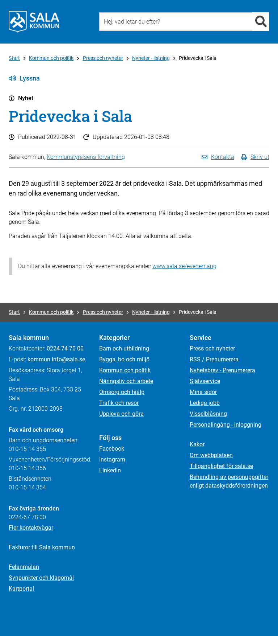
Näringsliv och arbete (126, 381)
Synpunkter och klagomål (41, 577)
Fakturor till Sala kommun (42, 547)
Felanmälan (24, 566)
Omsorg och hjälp (121, 392)
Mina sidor (203, 392)
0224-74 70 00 (65, 348)
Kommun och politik (51, 58)
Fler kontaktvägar (31, 527)
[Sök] (260, 22)
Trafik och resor (119, 402)
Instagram (112, 459)
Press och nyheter (103, 58)
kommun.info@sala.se (56, 359)
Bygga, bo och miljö (124, 359)
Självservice (205, 381)
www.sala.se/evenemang (184, 266)
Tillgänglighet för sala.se (221, 466)
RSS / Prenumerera (214, 359)
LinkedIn (110, 470)
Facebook (111, 448)
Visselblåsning (208, 413)
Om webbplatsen (211, 455)
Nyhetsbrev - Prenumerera (222, 370)
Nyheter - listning (151, 58)
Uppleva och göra (121, 413)
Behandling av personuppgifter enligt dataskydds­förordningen (229, 481)
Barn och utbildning (124, 348)
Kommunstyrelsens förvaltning (86, 156)
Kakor (197, 444)
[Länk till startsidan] (34, 22)
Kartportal (21, 588)
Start (14, 58)
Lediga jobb (205, 402)
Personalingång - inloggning (225, 424)
